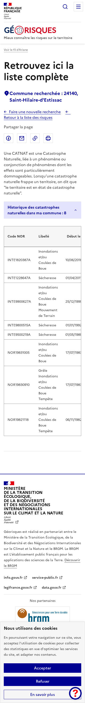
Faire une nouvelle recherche (35, 112)
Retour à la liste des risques (28, 117)
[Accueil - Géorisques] (38, 30)
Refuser (42, 681)
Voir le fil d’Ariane (16, 50)
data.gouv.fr (51, 587)
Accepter (42, 668)
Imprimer (48, 138)
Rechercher (65, 6)
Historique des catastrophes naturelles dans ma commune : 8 (37, 210)
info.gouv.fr (13, 577)
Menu (78, 6)
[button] (75, 693)
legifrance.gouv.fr (18, 587)
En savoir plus (42, 694)
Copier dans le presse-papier (35, 138)
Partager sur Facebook (8, 138)
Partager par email (21, 138)
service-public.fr (45, 577)
